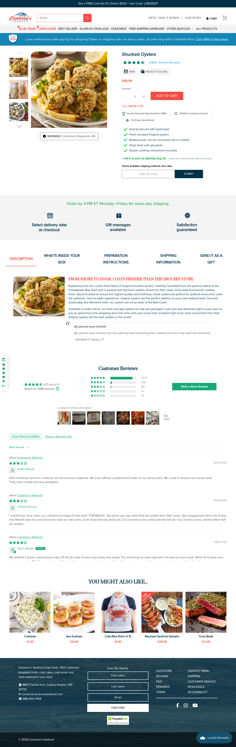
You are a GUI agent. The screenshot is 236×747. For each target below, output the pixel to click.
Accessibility (198, 692)
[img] (42, 384)
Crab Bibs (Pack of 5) (118, 636)
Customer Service (202, 681)
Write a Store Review (194, 386)
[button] (170, 18)
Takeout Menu (198, 670)
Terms (160, 692)
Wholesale (196, 686)
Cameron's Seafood (29, 457)
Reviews (162, 676)
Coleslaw (30, 636)
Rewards (163, 686)
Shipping (194, 676)
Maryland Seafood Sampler (162, 636)
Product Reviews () (58, 436)
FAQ (159, 681)
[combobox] (56, 18)
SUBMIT (189, 173)
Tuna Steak (206, 636)
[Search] (87, 18)
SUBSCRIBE (118, 707)
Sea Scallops (74, 636)
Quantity (126, 89)
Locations (164, 670)
